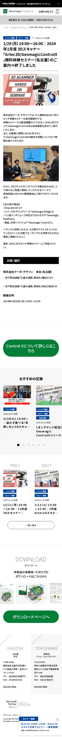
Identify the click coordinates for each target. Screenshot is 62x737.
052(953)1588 (15, 676)
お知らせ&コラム (18, 27)
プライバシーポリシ (10, 715)
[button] (18, 445)
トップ (5, 27)
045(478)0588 (46, 676)
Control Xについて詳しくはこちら (31, 348)
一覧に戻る (31, 525)
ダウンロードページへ (31, 617)
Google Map (9, 686)
